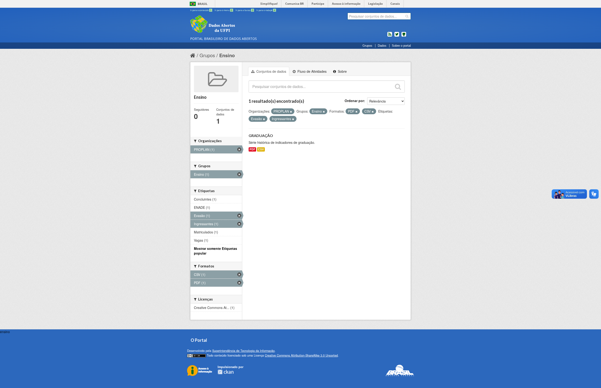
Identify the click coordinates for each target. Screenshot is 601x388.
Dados (382, 45)
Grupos (367, 45)
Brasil (203, 4)
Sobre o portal (401, 45)
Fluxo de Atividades (312, 71)
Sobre (342, 71)
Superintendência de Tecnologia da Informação (243, 351)
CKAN (226, 371)
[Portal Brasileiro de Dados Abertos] (240, 24)
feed (389, 36)
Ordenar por (354, 100)
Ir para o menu (223, 10)
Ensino (227, 55)
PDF (252, 149)
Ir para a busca (244, 10)
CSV (261, 149)
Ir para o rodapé (265, 10)
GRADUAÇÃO (261, 135)
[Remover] (291, 111)
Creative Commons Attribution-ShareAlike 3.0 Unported (301, 355)
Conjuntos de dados (270, 71)
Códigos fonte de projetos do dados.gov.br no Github (403, 36)
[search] (406, 16)
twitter (396, 36)
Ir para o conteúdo (200, 10)
